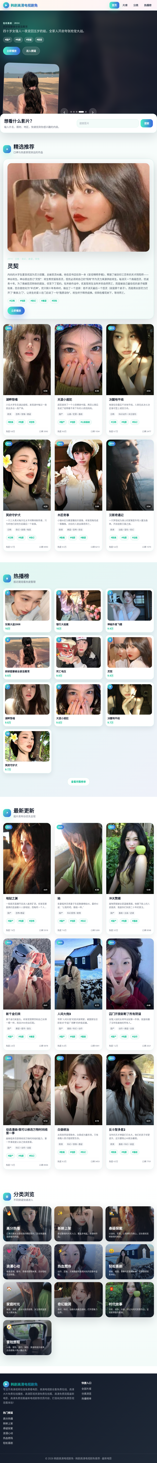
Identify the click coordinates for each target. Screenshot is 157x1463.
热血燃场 (8, 1438)
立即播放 (12, 51)
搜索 (146, 123)
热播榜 (147, 5)
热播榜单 (86, 1398)
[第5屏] (84, 112)
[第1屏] (71, 112)
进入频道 (31, 51)
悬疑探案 (8, 1428)
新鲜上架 (8, 1423)
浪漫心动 (8, 1433)
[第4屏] (79, 112)
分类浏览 (86, 1393)
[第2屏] (74, 112)
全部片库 (86, 1388)
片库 (125, 5)
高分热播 (8, 1418)
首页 (114, 5)
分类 (135, 5)
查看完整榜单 (78, 781)
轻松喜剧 (8, 1443)
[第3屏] (76, 112)
